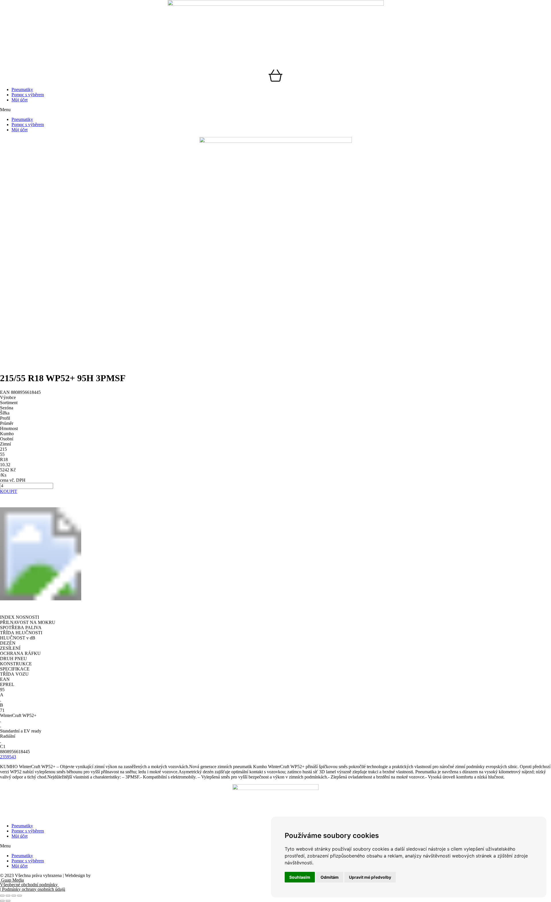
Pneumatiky (22, 89)
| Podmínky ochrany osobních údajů (32, 889)
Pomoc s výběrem (27, 94)
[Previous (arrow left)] (2, 901)
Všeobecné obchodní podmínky (29, 884)
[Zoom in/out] (19, 896)
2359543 (8, 756)
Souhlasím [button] (299, 877)
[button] (275, 109)
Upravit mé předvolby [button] (370, 877)
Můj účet (19, 99)
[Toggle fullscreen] (13, 896)
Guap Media (12, 880)
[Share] (8, 896)
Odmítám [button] (330, 877)
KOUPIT (8, 491)
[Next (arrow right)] (8, 901)
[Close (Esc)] (2, 896)
